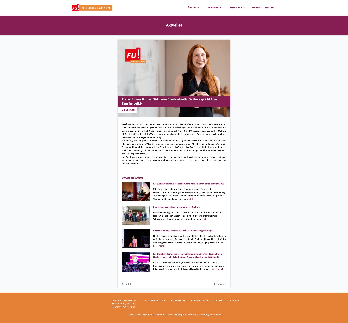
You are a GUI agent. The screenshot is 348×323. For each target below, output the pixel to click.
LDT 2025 (269, 8)
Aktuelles (256, 8)
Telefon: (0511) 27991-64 (124, 304)
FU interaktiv (236, 8)
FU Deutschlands (179, 301)
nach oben (221, 284)
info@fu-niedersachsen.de (124, 301)
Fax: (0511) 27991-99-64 (123, 307)
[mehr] (190, 199)
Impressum (235, 301)
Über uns (192, 8)
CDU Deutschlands (200, 301)
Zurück (128, 284)
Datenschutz (219, 301)
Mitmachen (213, 8)
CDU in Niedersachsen (155, 301)
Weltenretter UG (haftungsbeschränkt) (203, 315)
